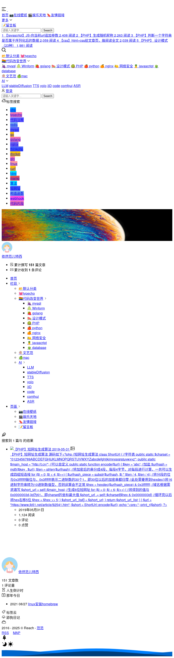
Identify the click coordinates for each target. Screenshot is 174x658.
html (13, 173)
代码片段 (17, 203)
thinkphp (16, 149)
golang (15, 139)
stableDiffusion (20, 85)
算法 (13, 183)
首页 (5, 14)
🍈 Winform (25, 66)
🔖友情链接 (56, 14)
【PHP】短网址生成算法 (29, 454)
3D (49, 85)
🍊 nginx (107, 66)
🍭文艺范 (9, 75)
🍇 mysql (9, 66)
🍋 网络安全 (123, 66)
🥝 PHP (77, 66)
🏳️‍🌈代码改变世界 (14, 60)
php (13, 109)
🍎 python (91, 66)
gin (12, 158)
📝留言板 (9, 25)
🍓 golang (43, 66)
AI (3, 80)
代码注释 (17, 119)
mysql (14, 129)
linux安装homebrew (43, 603)
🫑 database (36, 347)
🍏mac (22, 75)
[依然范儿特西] (16, 9)
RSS (5, 632)
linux (13, 163)
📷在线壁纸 (18, 14)
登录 (9, 90)
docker (15, 153)
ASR (77, 85)
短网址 (15, 188)
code (56, 85)
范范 (40, 627)
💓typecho (28, 55)
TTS (36, 85)
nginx (14, 144)
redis (14, 124)
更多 (5, 20)
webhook (17, 198)
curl (13, 168)
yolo (43, 85)
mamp (15, 178)
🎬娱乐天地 (37, 14)
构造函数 (17, 193)
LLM (5, 85)
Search (48, 30)
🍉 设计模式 (60, 66)
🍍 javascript (143, 66)
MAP (16, 632)
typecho (16, 114)
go (12, 134)
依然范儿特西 (12, 256)
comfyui (67, 85)
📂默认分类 (11, 55)
